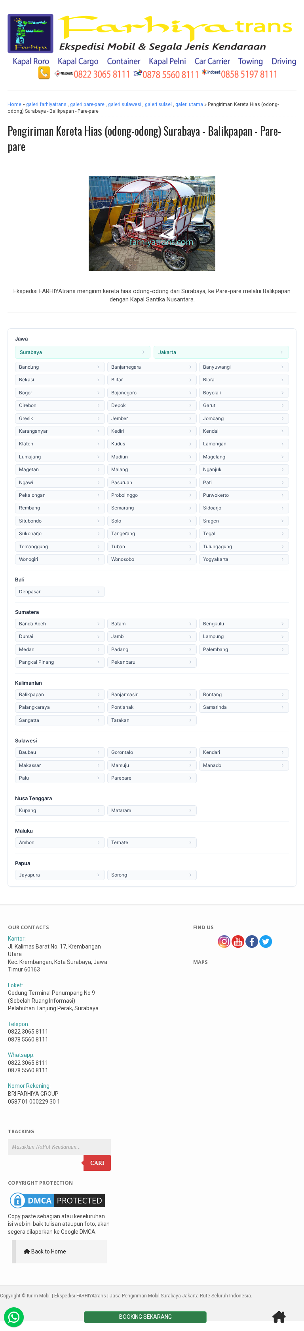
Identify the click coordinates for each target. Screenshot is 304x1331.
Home (14, 104)
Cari (97, 1163)
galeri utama (189, 104)
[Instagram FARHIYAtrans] (224, 946)
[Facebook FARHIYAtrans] (251, 946)
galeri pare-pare (87, 104)
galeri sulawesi (124, 104)
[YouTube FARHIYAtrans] (238, 946)
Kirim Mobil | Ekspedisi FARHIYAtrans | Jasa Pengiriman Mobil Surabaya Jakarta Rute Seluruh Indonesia (139, 1296)
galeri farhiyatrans (46, 104)
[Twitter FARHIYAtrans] (265, 946)
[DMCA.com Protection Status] (57, 1208)
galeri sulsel (158, 104)
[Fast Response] (14, 1317)
